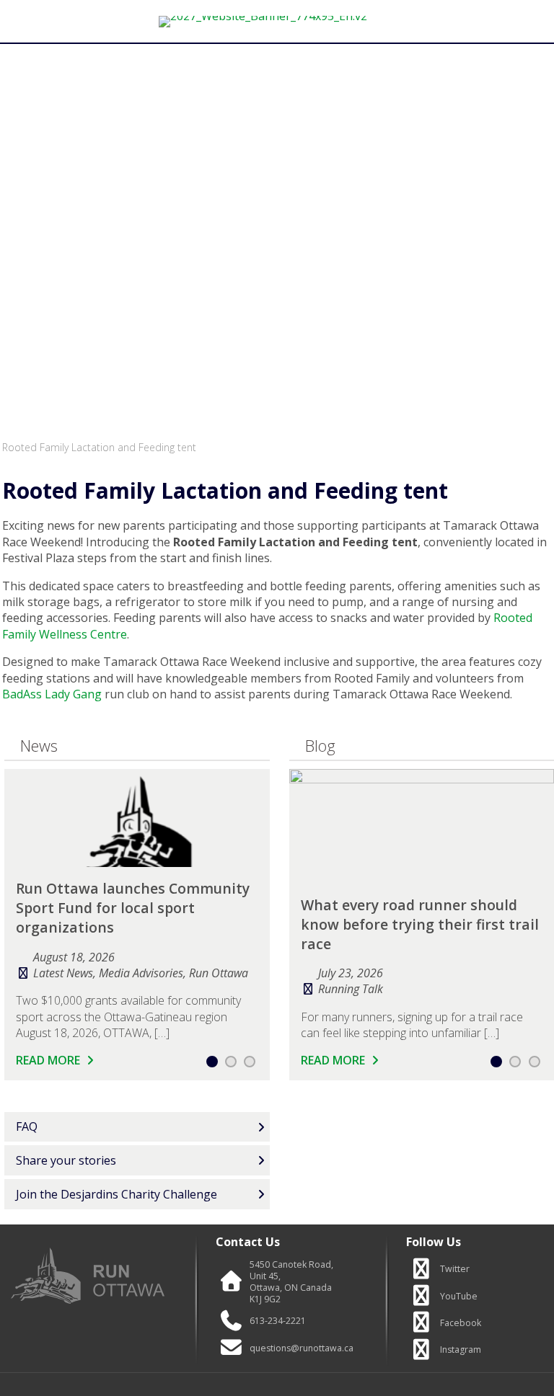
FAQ (27, 1126)
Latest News (63, 973)
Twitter (455, 1269)
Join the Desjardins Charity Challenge (116, 1194)
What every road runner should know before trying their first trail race (420, 924)
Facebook (460, 1323)
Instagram (460, 1350)
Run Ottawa (218, 973)
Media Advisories (141, 973)
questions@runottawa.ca (301, 1348)
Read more (49, 1060)
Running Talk (350, 989)
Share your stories (66, 1160)
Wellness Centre (81, 634)
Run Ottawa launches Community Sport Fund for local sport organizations (133, 908)
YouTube (459, 1296)
